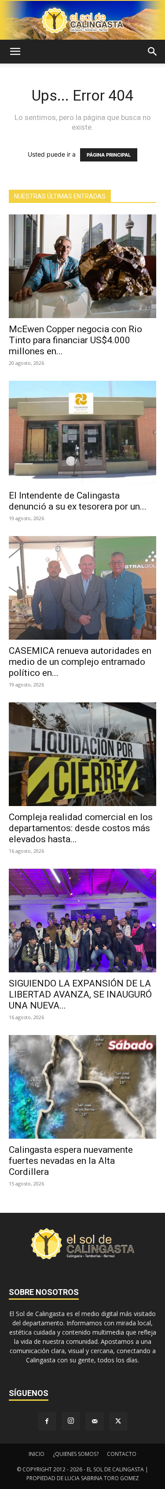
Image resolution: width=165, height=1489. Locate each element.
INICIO (36, 1454)
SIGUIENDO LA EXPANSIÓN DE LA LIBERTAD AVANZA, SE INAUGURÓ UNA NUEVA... (80, 994)
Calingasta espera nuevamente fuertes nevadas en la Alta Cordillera (71, 1160)
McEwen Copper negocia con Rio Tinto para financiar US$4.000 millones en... (75, 340)
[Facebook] (47, 1421)
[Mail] (94, 1421)
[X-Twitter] (118, 1421)
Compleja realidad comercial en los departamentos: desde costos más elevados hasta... (81, 828)
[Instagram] (71, 1421)
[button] (15, 52)
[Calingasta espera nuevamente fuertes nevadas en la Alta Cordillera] (82, 1087)
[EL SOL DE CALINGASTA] (82, 20)
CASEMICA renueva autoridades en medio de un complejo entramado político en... (80, 661)
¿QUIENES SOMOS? (76, 1454)
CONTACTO (121, 1454)
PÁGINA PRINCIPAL (109, 155)
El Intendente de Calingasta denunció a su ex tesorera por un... (78, 501)
